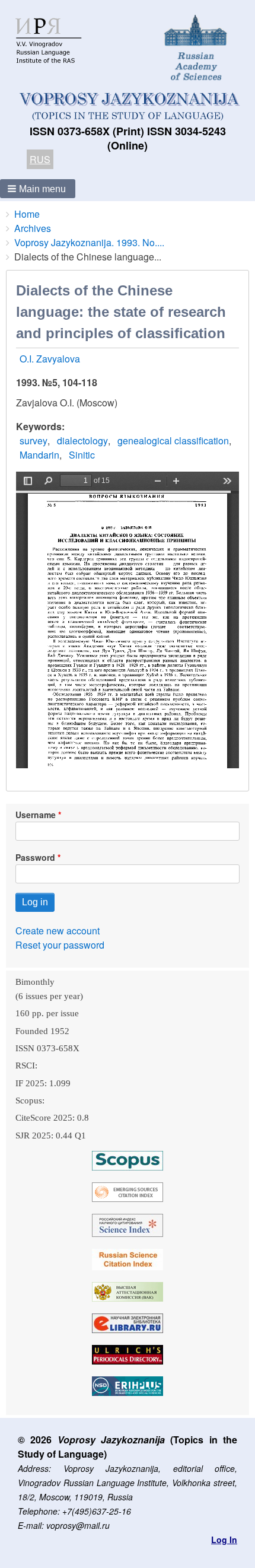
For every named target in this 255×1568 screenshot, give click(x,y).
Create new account (57, 930)
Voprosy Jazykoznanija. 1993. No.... (89, 242)
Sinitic (82, 455)
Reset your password (59, 945)
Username (35, 814)
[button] (37, 188)
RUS (40, 159)
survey (33, 440)
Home (27, 214)
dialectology (82, 440)
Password (35, 857)
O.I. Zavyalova (50, 358)
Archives (32, 228)
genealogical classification (173, 440)
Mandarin (39, 455)
